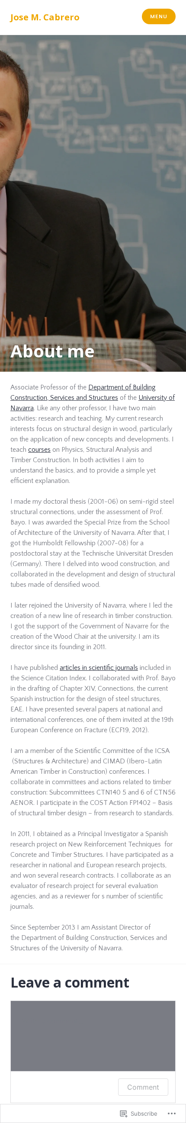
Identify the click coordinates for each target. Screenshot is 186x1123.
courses (39, 450)
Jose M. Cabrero (45, 17)
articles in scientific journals (99, 668)
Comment (143, 1087)
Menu (158, 16)
